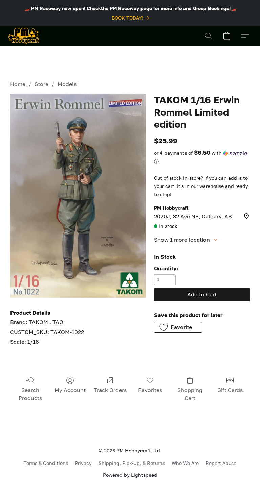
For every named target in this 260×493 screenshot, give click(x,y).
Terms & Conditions (46, 463)
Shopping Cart (189, 394)
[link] (132, 18)
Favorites (150, 390)
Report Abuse (220, 463)
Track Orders (110, 390)
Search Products (30, 394)
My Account (70, 390)
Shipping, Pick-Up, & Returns (132, 463)
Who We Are (185, 463)
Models (67, 84)
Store (41, 84)
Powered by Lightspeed (130, 475)
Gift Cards (230, 390)
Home (17, 84)
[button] (24, 36)
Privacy (83, 463)
